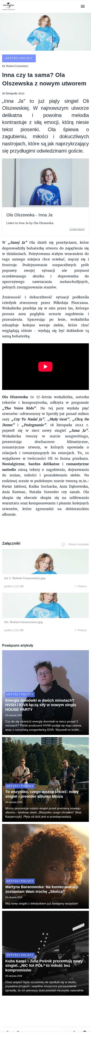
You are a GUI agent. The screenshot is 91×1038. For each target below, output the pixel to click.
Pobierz (82, 586)
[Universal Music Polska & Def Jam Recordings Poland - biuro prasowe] (8, 10)
